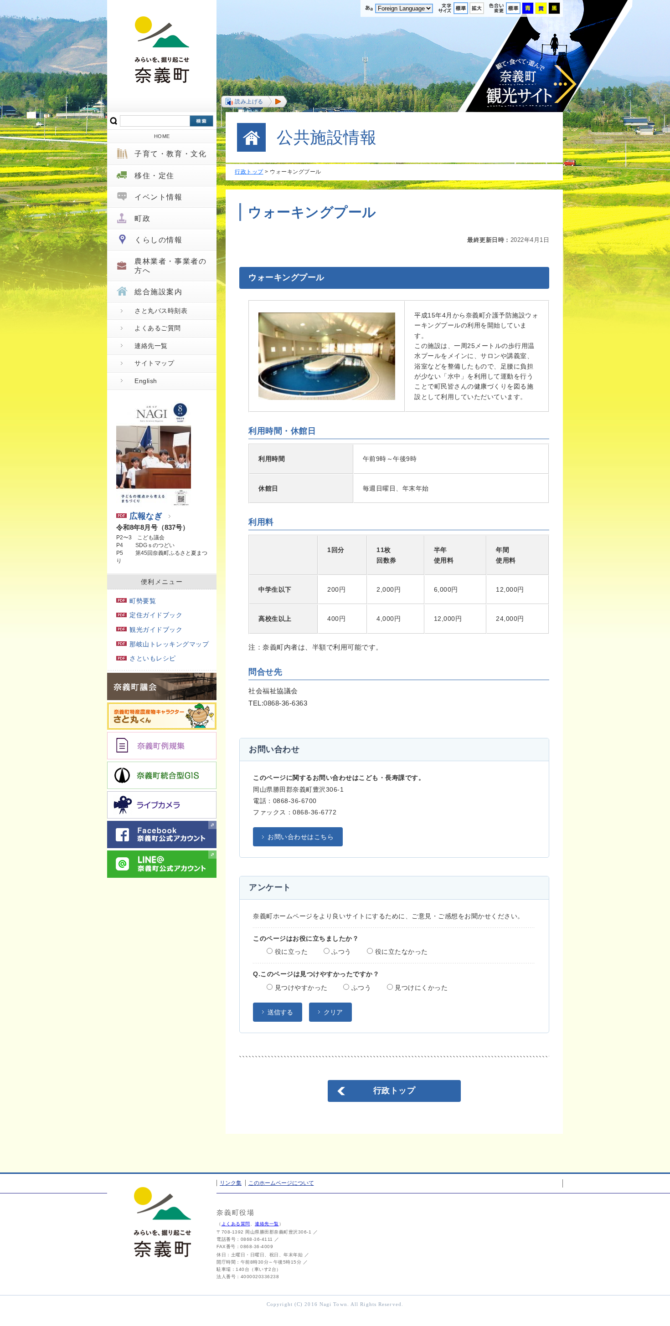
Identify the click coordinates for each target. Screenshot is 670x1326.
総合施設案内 (158, 292)
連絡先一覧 (151, 345)
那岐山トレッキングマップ (169, 644)
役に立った (290, 951)
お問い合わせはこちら (301, 836)
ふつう (340, 951)
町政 (142, 218)
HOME (162, 136)
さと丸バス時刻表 (160, 310)
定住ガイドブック (155, 615)
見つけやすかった (300, 987)
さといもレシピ (152, 658)
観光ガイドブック (155, 629)
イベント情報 (158, 197)
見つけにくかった (420, 987)
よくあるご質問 (157, 328)
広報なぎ (145, 516)
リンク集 (231, 1183)
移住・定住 (154, 175)
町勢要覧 (142, 600)
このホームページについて (281, 1183)
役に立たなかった (400, 951)
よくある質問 (236, 1223)
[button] (254, 102)
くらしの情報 (158, 240)
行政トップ (249, 172)
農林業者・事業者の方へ (170, 265)
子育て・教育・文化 (170, 154)
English (145, 380)
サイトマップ (154, 363)
